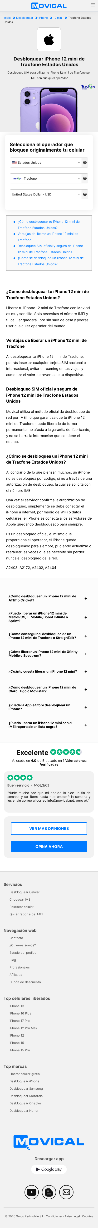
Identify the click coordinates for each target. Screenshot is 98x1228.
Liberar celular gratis (25, 1074)
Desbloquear (24, 17)
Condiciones (54, 1216)
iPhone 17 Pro (20, 1021)
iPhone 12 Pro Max (23, 1028)
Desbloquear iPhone (24, 1081)
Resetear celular (22, 907)
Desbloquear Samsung (26, 1088)
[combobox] (46, 162)
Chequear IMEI (20, 899)
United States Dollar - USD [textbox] (31, 194)
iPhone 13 (17, 1006)
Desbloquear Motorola (26, 1096)
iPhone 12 (17, 1035)
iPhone (43, 17)
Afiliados (16, 975)
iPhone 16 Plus (20, 1013)
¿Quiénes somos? (23, 945)
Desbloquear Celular (24, 892)
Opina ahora (49, 846)
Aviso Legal (72, 1216)
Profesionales (20, 967)
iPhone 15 (17, 1043)
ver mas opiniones (49, 828)
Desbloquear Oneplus (26, 1103)
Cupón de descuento (25, 982)
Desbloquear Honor (24, 1110)
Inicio (7, 17)
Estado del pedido (23, 952)
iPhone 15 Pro (20, 1050)
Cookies (87, 1216)
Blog (13, 960)
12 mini (58, 17)
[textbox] (46, 162)
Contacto (16, 938)
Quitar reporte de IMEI (26, 914)
